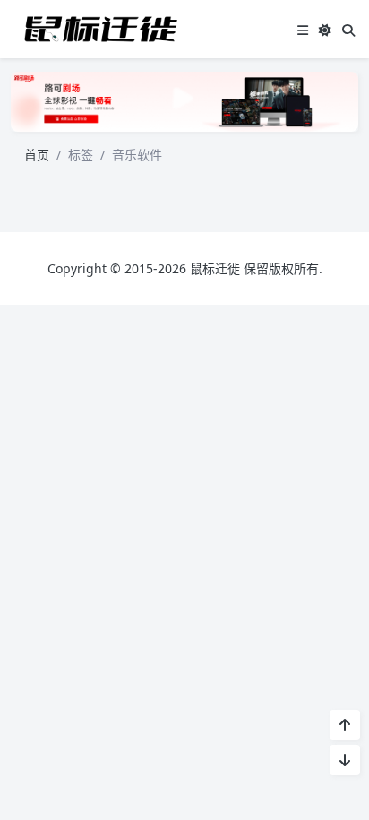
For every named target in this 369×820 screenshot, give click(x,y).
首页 (36, 154)
